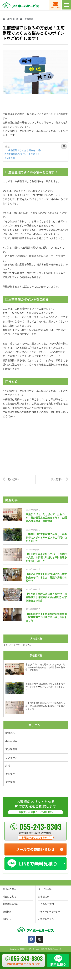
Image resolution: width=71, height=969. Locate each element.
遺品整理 (10, 781)
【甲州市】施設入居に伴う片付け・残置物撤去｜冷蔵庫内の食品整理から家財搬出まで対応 (46, 597)
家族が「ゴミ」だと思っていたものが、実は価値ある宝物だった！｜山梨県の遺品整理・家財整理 (46, 517)
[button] (66, 4)
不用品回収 (11, 741)
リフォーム (11, 757)
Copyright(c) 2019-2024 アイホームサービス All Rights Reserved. (35, 949)
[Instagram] (39, 939)
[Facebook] (31, 939)
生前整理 (10, 773)
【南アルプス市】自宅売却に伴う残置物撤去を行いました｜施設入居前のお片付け (46, 577)
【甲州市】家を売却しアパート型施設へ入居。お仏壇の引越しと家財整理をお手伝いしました (46, 557)
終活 (7, 765)
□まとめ (11, 157)
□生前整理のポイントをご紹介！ (23, 154)
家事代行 (10, 732)
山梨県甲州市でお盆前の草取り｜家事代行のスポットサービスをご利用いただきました (46, 537)
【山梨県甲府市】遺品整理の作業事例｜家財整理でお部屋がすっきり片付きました (46, 617)
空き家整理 (11, 749)
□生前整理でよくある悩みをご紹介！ (25, 150)
